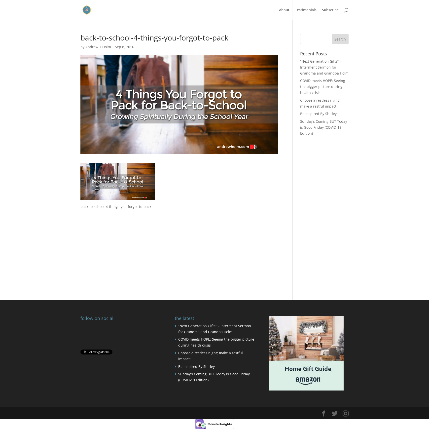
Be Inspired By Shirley (318, 113)
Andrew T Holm (98, 46)
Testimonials (306, 10)
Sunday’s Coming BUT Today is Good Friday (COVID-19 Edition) (323, 127)
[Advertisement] (179, 244)
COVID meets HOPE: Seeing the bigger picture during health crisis (322, 86)
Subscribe (330, 10)
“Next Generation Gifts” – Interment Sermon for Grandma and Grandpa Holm (324, 67)
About (284, 10)
